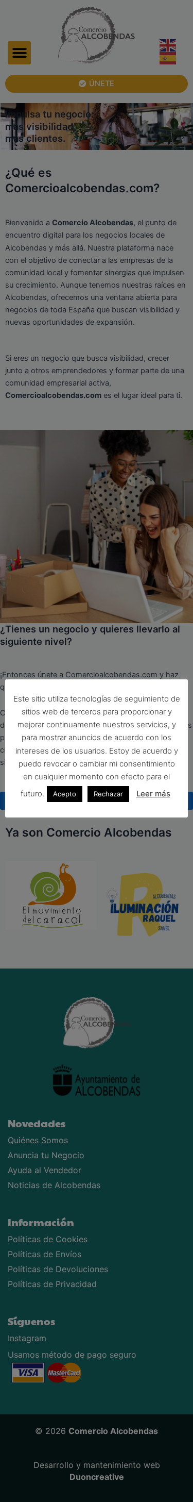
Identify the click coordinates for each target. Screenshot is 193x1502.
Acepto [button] (64, 794)
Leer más (153, 793)
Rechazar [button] (108, 794)
